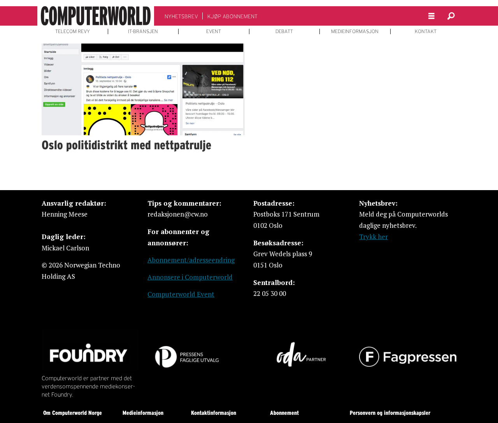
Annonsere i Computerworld (190, 277)
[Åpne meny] (431, 16)
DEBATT (284, 31)
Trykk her (373, 236)
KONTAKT (426, 31)
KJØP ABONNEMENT (232, 16)
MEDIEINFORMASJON (355, 31)
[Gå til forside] (95, 16)
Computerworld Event (180, 294)
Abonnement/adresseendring (191, 259)
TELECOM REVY (72, 31)
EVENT (213, 31)
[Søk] (451, 16)
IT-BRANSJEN (143, 31)
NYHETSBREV (181, 16)
